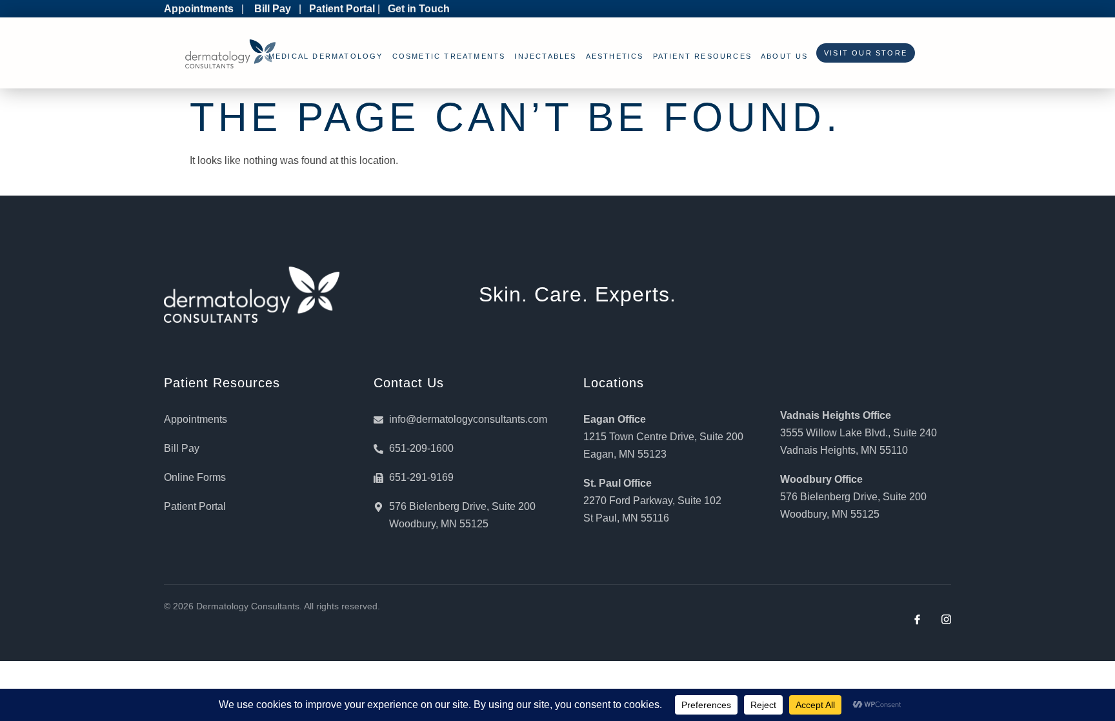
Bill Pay (272, 8)
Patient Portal (342, 8)
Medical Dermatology (325, 56)
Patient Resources (702, 56)
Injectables (545, 56)
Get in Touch (419, 8)
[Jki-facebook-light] (917, 619)
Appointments (199, 8)
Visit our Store (862, 53)
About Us (785, 56)
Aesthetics (615, 56)
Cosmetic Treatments (449, 56)
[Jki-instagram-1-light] (946, 619)
